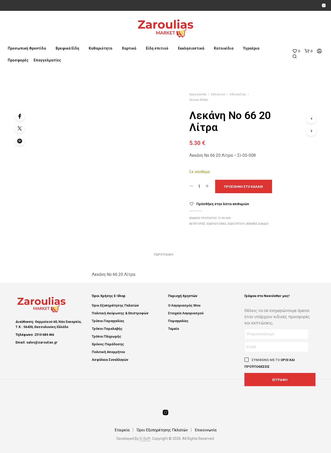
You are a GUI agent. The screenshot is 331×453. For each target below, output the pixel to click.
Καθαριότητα (100, 48)
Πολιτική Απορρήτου (108, 352)
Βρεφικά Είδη (67, 48)
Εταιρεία (122, 430)
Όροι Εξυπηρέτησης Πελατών (115, 305)
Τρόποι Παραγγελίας (108, 321)
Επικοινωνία (205, 430)
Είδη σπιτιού (157, 48)
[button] (296, 51)
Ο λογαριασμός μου (184, 305)
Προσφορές (18, 60)
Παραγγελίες (178, 321)
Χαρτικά (129, 48)
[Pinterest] (20, 141)
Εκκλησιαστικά (191, 48)
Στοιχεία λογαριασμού (186, 313)
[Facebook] (20, 116)
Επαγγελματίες (47, 60)
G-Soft (145, 439)
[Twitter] (20, 128)
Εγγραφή (280, 380)
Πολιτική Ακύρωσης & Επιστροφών (120, 313)
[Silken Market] (324, 5)
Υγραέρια (251, 48)
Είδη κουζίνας (238, 94)
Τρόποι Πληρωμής (106, 336)
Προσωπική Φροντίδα (27, 48)
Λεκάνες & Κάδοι (198, 99)
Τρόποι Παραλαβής (107, 329)
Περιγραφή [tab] (163, 254)
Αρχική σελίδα (197, 94)
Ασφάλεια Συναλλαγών (110, 360)
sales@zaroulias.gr (42, 342)
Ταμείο (173, 329)
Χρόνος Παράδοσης (108, 344)
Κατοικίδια (224, 48)
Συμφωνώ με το (269, 363)
